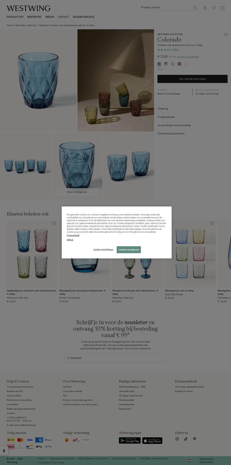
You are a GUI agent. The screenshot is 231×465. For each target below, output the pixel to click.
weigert (77, 232)
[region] (117, 232)
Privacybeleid (73, 235)
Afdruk (70, 240)
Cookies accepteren (129, 249)
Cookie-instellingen (103, 249)
